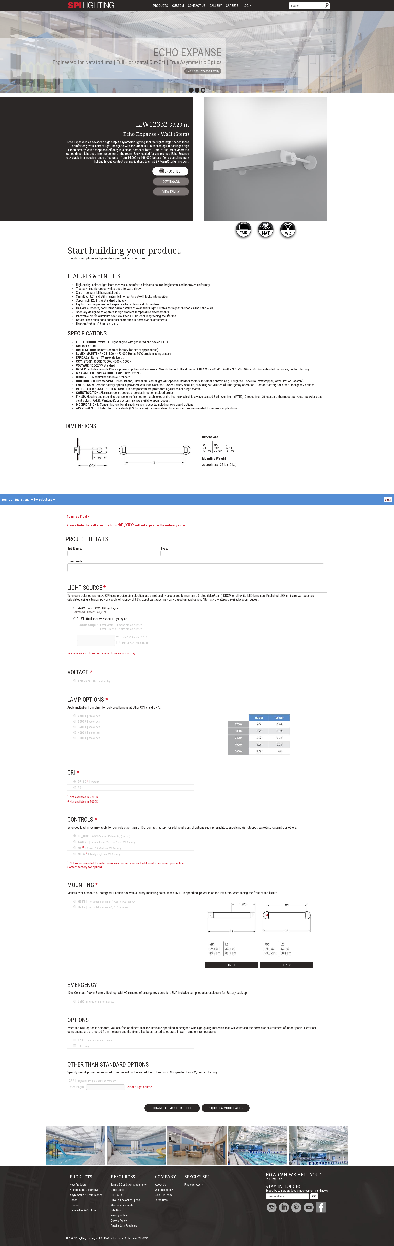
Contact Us (196, 6)
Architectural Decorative (84, 1190)
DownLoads (171, 182)
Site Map (116, 1210)
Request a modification (225, 1108)
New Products (78, 1185)
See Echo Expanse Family (202, 71)
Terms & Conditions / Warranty (129, 1185)
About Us (160, 1185)
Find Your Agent (193, 1185)
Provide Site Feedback (124, 1226)
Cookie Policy (119, 1220)
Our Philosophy (164, 1190)
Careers (232, 6)
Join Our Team (163, 1195)
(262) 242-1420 (274, 1179)
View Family (171, 192)
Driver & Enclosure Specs (125, 1200)
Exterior (74, 1205)
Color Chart (117, 1190)
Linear (73, 1200)
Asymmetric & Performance (86, 1195)
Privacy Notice (119, 1215)
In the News (162, 1200)
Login (247, 6)
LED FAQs (116, 1195)
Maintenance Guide (122, 1205)
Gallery (216, 6)
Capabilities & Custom (83, 1210)
